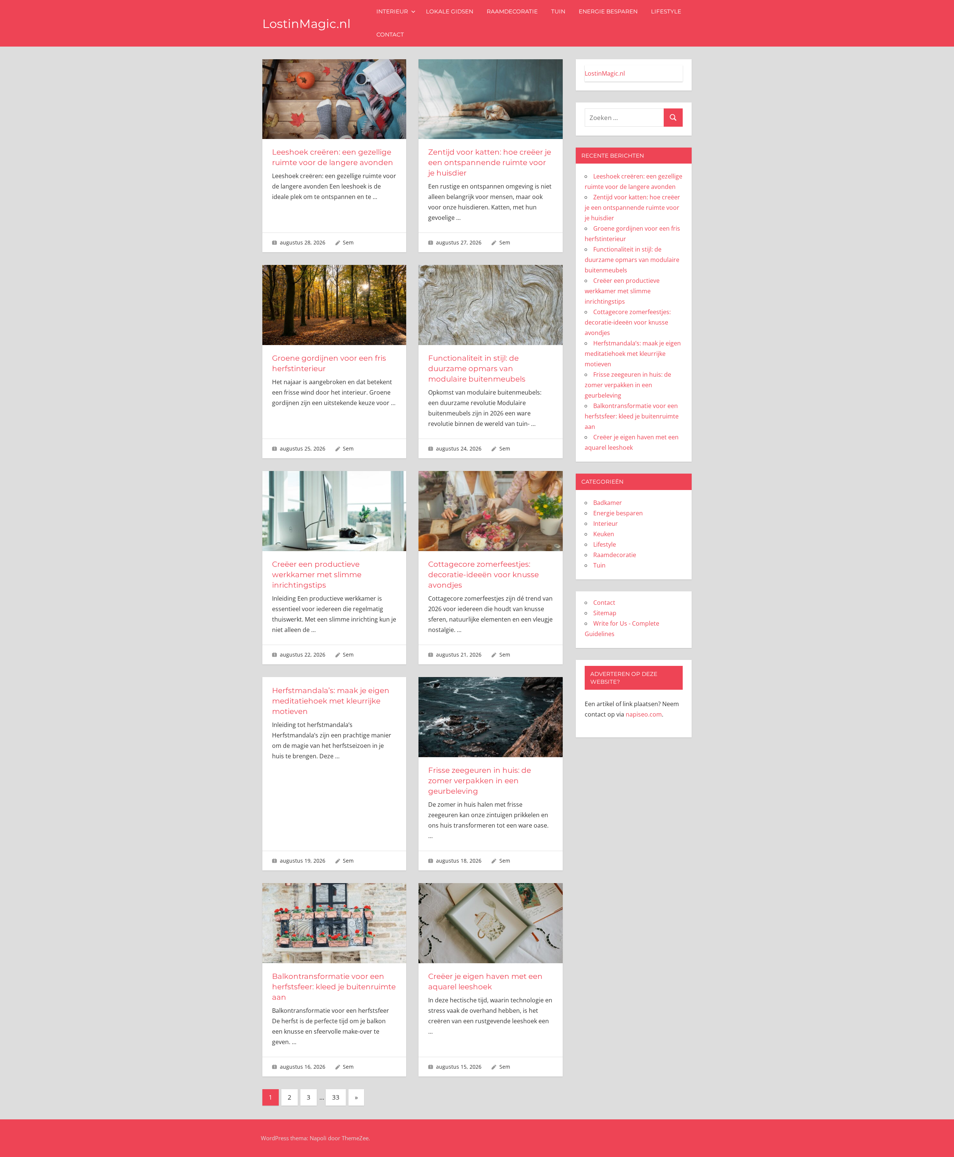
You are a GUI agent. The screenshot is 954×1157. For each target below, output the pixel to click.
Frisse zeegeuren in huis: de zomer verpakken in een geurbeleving (479, 781)
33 (335, 1097)
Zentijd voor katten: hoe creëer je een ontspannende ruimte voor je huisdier (489, 162)
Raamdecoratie (512, 11)
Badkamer (607, 503)
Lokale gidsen (449, 11)
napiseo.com (644, 714)
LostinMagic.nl (306, 23)
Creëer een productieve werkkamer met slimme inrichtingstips (316, 574)
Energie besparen (608, 11)
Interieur (392, 11)
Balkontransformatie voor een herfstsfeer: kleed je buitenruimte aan (334, 987)
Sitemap (604, 613)
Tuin (558, 11)
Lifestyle (666, 11)
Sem (348, 242)
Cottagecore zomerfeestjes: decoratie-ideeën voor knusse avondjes (483, 574)
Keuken (603, 534)
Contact (390, 34)
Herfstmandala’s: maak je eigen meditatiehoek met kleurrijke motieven (330, 701)
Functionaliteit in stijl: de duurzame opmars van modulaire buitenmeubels (476, 368)
